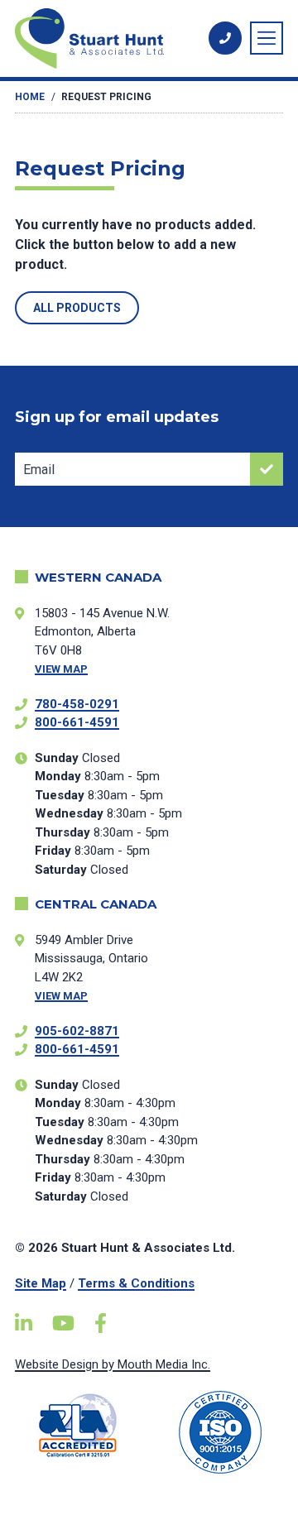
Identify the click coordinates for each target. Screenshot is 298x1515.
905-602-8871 (77, 1031)
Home (30, 97)
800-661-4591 (77, 722)
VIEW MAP (61, 669)
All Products (77, 307)
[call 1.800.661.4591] (225, 38)
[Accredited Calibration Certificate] (78, 1425)
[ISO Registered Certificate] (220, 1432)
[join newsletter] (266, 469)
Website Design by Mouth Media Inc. (112, 1364)
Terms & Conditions (136, 1283)
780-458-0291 (77, 704)
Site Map (40, 1283)
